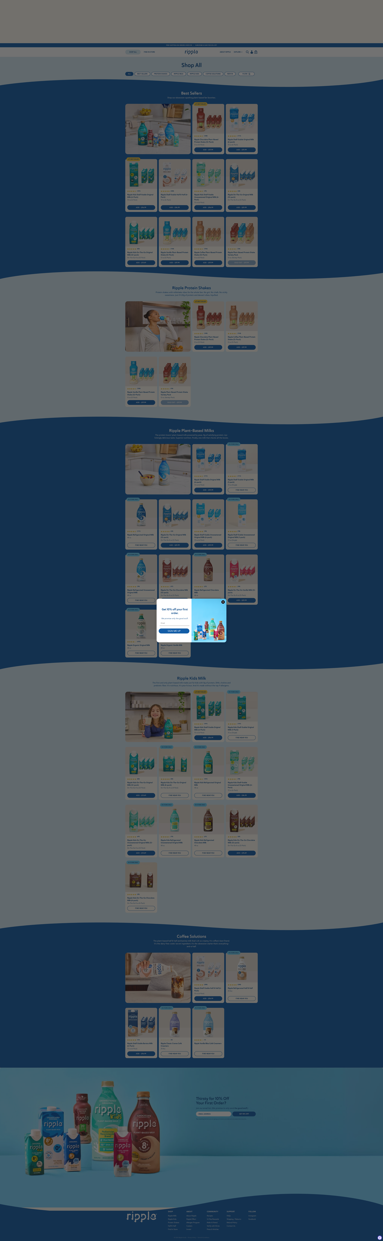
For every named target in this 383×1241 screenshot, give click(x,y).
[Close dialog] (223, 602)
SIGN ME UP (174, 630)
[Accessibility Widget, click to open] (380, 1238)
